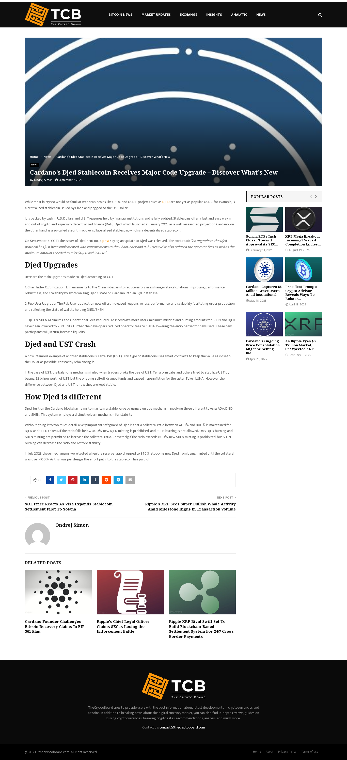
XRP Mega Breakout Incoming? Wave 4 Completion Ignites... (303, 240)
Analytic (239, 15)
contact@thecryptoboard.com (182, 727)
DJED (166, 202)
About (269, 751)
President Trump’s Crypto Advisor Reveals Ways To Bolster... (301, 292)
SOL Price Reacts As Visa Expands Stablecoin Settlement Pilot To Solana (69, 506)
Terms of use (309, 751)
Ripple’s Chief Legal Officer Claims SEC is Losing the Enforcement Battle (123, 626)
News (261, 15)
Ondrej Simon (43, 179)
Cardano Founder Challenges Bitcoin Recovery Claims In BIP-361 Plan (55, 626)
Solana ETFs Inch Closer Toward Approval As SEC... (262, 240)
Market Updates (156, 15)
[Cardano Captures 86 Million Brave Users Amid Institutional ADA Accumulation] (264, 269)
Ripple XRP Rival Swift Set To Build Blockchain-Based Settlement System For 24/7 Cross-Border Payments (202, 629)
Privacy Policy (287, 751)
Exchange (188, 15)
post (105, 241)
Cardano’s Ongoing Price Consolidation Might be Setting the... (263, 347)
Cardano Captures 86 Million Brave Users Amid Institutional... (263, 290)
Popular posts (267, 196)
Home (257, 751)
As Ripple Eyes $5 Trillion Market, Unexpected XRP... (300, 345)
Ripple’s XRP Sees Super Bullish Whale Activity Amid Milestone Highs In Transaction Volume (190, 506)
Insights (214, 15)
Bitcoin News (120, 15)
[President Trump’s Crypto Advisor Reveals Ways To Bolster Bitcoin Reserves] (303, 269)
